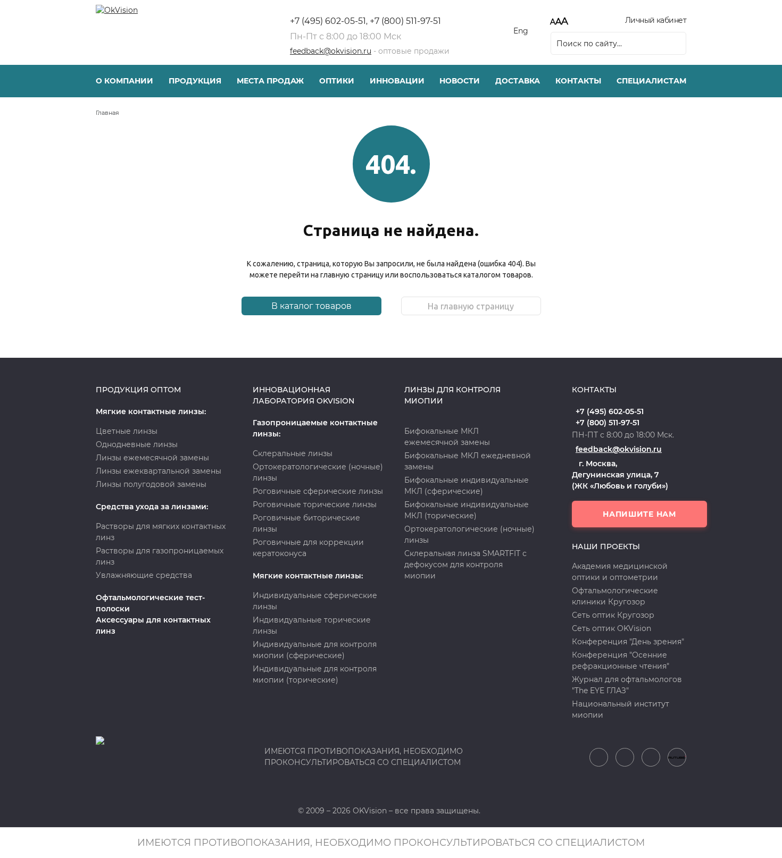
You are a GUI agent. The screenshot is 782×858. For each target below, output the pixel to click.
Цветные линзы (126, 431)
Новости (459, 81)
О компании (124, 81)
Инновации (397, 81)
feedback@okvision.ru (330, 51)
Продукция (195, 81)
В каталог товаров (311, 306)
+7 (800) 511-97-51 (405, 21)
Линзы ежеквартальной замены (158, 471)
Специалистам (651, 81)
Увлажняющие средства (144, 575)
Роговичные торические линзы (315, 504)
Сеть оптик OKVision (611, 628)
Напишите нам (639, 514)
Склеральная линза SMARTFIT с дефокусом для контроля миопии (465, 565)
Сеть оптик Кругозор (613, 615)
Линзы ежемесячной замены (152, 457)
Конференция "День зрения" (628, 641)
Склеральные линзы (292, 453)
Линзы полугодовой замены (151, 484)
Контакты (578, 81)
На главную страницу (471, 306)
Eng (520, 31)
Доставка (517, 81)
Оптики (336, 81)
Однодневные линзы (137, 444)
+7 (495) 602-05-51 (328, 21)
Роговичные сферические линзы (318, 491)
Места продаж (270, 81)
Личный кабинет (655, 20)
